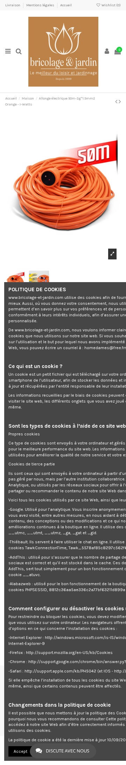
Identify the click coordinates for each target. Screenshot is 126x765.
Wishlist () (111, 5)
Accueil (66, 5)
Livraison (13, 5)
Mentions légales (40, 5)
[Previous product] (117, 101)
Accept (20, 751)
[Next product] (120, 101)
